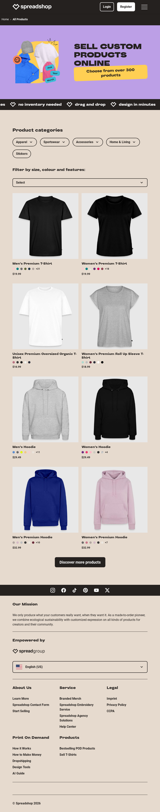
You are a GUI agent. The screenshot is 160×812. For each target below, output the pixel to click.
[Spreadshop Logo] (32, 7)
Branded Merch (70, 698)
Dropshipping (21, 761)
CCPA (111, 711)
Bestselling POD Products (77, 748)
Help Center (68, 726)
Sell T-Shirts (68, 755)
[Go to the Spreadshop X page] (107, 590)
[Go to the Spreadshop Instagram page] (52, 590)
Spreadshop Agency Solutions (74, 718)
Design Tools (21, 767)
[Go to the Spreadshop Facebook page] (63, 590)
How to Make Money (26, 755)
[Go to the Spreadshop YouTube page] (96, 590)
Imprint (112, 698)
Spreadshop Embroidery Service (76, 707)
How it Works (21, 748)
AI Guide (18, 773)
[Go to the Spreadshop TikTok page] (74, 590)
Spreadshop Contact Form (30, 705)
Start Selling (21, 711)
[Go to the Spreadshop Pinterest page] (85, 590)
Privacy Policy (116, 705)
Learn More (20, 698)
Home (5, 19)
